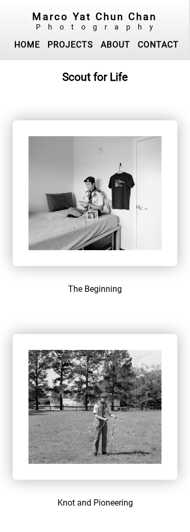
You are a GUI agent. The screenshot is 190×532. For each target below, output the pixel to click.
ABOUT (115, 45)
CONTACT (158, 45)
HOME (27, 45)
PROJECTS (70, 45)
